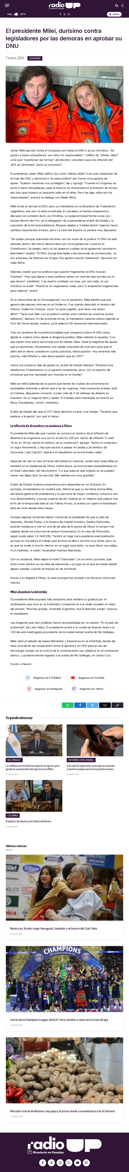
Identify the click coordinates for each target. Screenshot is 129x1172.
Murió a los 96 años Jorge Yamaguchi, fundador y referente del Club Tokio (53, 928)
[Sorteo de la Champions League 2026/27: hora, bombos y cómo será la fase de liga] (64, 979)
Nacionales (14, 760)
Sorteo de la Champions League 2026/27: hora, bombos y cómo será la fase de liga (59, 1020)
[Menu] (7, 5)
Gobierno (35, 58)
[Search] (117, 5)
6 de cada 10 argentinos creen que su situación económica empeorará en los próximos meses (91, 767)
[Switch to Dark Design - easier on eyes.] (122, 5)
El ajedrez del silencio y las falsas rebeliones (28, 821)
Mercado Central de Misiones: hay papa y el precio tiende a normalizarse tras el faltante (62, 1111)
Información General (81, 760)
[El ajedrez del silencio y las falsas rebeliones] (34, 796)
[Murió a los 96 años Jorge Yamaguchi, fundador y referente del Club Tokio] (64, 888)
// (64, 5)
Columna (12, 815)
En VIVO (115, 14)
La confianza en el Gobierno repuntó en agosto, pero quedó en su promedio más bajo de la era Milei (33, 767)
